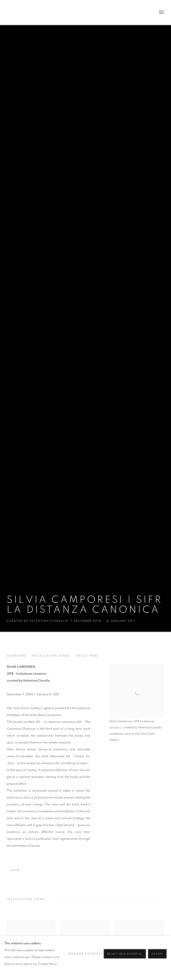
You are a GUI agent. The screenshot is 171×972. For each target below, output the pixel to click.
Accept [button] (157, 954)
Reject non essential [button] (124, 954)
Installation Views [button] (51, 655)
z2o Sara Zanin (29, 12)
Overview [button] (16, 655)
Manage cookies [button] (84, 953)
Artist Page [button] (87, 655)
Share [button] (15, 870)
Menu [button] (161, 12)
